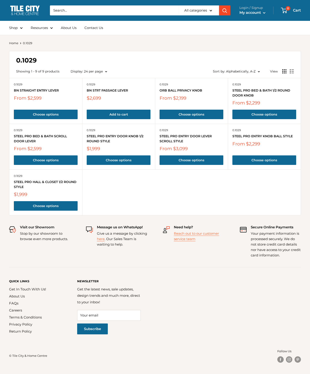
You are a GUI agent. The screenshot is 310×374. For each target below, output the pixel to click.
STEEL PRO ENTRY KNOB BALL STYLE (262, 136)
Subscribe (92, 329)
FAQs (13, 303)
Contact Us (93, 28)
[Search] (224, 10)
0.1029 (18, 84)
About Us (68, 28)
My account (250, 12)
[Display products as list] (292, 71)
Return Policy (20, 331)
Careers (15, 310)
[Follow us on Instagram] (289, 359)
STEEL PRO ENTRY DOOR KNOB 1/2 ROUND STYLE (115, 138)
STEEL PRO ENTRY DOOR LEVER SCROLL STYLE (186, 138)
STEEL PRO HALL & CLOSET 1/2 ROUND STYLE (45, 184)
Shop (13, 28)
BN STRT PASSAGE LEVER (107, 90)
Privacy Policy (20, 324)
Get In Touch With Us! (27, 289)
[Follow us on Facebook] (280, 359)
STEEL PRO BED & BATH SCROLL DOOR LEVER (40, 138)
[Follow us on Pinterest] (298, 359)
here (101, 239)
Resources (39, 28)
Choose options (46, 114)
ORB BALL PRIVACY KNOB (181, 90)
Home (13, 43)
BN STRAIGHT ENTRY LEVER (36, 90)
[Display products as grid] (284, 71)
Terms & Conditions (25, 317)
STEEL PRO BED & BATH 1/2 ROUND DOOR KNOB (261, 92)
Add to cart (118, 114)
